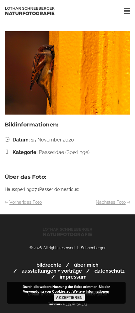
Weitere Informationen (91, 291)
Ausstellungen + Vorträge (52, 271)
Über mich (86, 265)
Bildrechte (49, 265)
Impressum (73, 277)
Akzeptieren (69, 297)
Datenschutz (109, 271)
